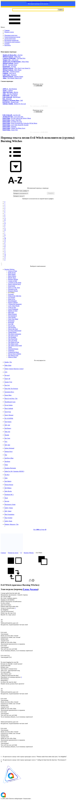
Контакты (7, 45)
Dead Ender (11, 286)
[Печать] (30, 581)
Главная (6, 30)
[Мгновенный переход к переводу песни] (15, 172)
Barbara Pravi (8, 451)
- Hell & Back (11, 97)
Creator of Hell (12, 281)
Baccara (6, 501)
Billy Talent (7, 511)
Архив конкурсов (10, 38)
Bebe (6, 478)
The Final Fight (12, 339)
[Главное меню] (15, 25)
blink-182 (7, 431)
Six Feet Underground (14, 330)
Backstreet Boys (9, 392)
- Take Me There (10, 65)
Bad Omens (7, 421)
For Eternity (11, 297)
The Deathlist (12, 337)
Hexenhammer (12, 301)
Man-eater (11, 312)
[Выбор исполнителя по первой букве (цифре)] (15, 186)
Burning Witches (13, 279)
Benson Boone (8, 484)
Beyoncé (7, 375)
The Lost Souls (12, 340)
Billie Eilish (7, 365)
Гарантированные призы (12, 37)
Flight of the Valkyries (14, 296)
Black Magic (12, 274)
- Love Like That (13, 116)
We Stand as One (13, 355)
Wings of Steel (12, 357)
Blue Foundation (9, 514)
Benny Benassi (8, 415)
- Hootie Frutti (10, 102)
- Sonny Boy (10, 130)
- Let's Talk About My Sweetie (15, 125)
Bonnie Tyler (8, 382)
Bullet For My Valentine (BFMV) (14, 471)
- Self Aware (10, 60)
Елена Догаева (30, 589)
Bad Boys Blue (8, 458)
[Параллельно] (15, 567)
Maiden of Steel (12, 311)
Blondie (6, 435)
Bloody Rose (12, 277)
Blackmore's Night (9, 504)
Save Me (10, 324)
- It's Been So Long (12, 121)
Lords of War (12, 307)
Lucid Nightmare (13, 309)
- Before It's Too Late (14, 104)
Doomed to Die (12, 289)
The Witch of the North (15, 345)
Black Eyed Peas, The (10, 398)
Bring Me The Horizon (11, 388)
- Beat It (10, 63)
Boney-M (7, 378)
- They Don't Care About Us (16, 68)
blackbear (7, 461)
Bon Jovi (7, 385)
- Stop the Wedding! (10, 94)
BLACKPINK (8, 418)
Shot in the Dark (13, 329)
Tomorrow (11, 350)
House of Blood (13, 302)
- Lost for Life (11, 115)
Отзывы (7, 43)
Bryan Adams (8, 405)
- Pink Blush (10, 95)
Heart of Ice (11, 299)
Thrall (10, 347)
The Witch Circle (13, 344)
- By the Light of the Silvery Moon (17, 118)
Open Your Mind (13, 319)
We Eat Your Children (14, 354)
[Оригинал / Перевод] (15, 581)
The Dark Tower (13, 335)
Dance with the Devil (14, 284)
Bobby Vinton (8, 508)
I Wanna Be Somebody (15, 304)
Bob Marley (7, 481)
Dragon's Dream (13, 291)
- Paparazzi (10, 75)
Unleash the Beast (13, 352)
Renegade (11, 322)
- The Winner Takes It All (12, 78)
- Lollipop (8, 90)
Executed (11, 294)
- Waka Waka (16, 61)
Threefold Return (13, 349)
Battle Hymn (12, 272)
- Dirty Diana (12, 70)
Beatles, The (8, 362)
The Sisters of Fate (13, 342)
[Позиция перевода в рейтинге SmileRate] (33, 581)
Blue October (8, 518)
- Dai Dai (12, 55)
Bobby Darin (8, 521)
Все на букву (39, 529)
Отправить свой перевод (12, 42)
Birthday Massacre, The (11, 524)
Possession (11, 320)
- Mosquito (7, 99)
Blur (5, 455)
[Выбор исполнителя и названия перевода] (15, 158)
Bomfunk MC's (9, 494)
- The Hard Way (14, 58)
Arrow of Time (12, 271)
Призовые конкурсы (10, 35)
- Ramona (9, 126)
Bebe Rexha (8, 491)
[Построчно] (43, 567)
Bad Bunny (7, 428)
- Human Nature (13, 76)
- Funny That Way (12, 120)
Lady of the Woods (13, 306)
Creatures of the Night (14, 282)
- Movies (10, 92)
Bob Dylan (7, 412)
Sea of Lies (11, 325)
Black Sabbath (8, 408)
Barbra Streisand (9, 448)
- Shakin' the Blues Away (14, 128)
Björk (6, 465)
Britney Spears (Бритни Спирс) (14, 368)
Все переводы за (39, 106)
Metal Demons (12, 314)
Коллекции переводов (11, 40)
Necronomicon (12, 315)
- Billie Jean (11, 56)
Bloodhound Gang (9, 402)
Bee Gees (7, 438)
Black (6, 498)
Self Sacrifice (12, 327)
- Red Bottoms (10, 89)
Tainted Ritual (12, 332)
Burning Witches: (9, 269)
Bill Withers (7, 488)
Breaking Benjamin (10, 468)
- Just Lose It (9, 73)
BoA (5, 441)
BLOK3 (6, 474)
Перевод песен (9, 32)
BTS (5, 372)
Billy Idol (7, 445)
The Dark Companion (14, 334)
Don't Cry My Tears (14, 287)
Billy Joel (7, 425)
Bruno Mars (7, 395)
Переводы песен (13, 552)
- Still (13, 100)
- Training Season (11, 71)
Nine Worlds (12, 317)
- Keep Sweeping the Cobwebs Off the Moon (20, 123)
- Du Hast (9, 66)
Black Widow (12, 276)
